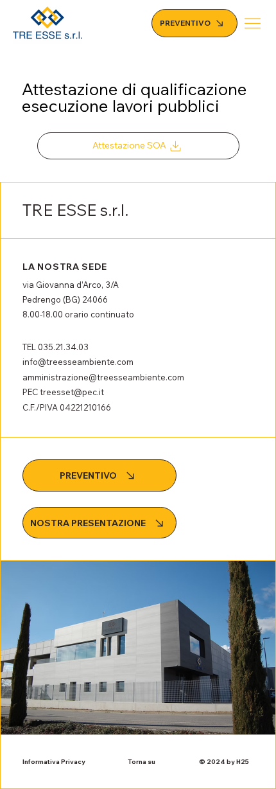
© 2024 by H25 (224, 762)
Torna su (141, 762)
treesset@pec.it (72, 392)
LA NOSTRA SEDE (64, 266)
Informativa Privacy (53, 762)
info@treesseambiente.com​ (78, 362)
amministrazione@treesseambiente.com (103, 377)
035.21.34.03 (63, 347)
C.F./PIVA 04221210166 (66, 407)
